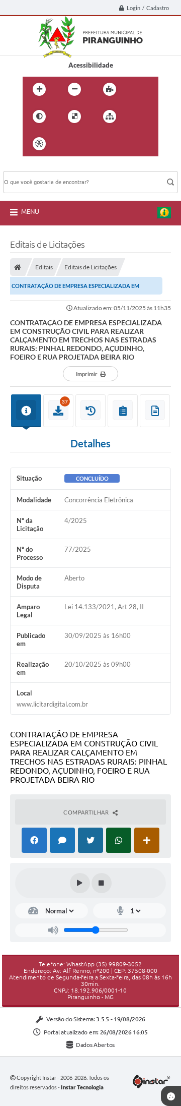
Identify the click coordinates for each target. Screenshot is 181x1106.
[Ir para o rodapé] (134, 144)
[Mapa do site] (109, 116)
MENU (30, 211)
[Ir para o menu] (90, 144)
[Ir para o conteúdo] (68, 144)
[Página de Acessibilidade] (39, 143)
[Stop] (102, 883)
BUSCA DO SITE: (33, 166)
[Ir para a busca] (112, 144)
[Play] (80, 883)
